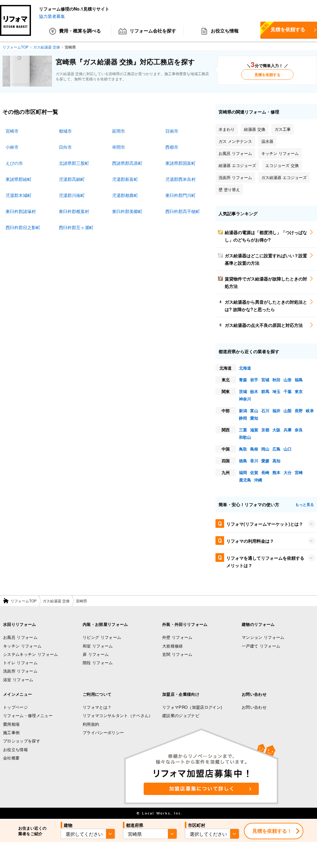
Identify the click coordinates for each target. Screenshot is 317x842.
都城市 (65, 131)
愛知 (254, 418)
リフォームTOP (24, 600)
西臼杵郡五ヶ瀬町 (76, 227)
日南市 (171, 131)
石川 (265, 410)
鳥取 (243, 449)
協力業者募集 (52, 16)
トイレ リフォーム (20, 662)
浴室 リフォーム (18, 679)
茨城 (243, 391)
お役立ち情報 (225, 30)
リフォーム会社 (153, 30)
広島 (276, 449)
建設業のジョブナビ (180, 715)
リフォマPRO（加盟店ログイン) (192, 707)
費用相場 (11, 724)
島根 (254, 449)
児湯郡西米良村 (180, 179)
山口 (288, 449)
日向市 (65, 147)
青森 (243, 380)
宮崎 (299, 472)
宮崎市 (12, 131)
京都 (265, 430)
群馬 (265, 391)
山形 (288, 380)
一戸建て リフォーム (261, 646)
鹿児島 (245, 480)
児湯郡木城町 (19, 195)
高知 (276, 461)
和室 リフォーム (98, 646)
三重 (243, 430)
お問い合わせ (254, 707)
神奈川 (245, 399)
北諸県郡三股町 (74, 163)
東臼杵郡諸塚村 (21, 211)
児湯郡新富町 (125, 179)
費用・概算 (80, 30)
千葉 (288, 391)
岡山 (265, 449)
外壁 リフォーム (177, 637)
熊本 (276, 472)
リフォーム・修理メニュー (28, 715)
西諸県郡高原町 (127, 163)
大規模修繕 (172, 646)
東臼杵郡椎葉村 (74, 211)
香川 (254, 461)
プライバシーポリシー (103, 732)
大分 (288, 472)
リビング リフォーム (102, 637)
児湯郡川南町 (72, 195)
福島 (299, 380)
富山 (254, 410)
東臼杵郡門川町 (180, 195)
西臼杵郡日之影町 (23, 227)
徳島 (243, 461)
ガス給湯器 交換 (56, 600)
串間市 (118, 147)
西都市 (171, 147)
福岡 (243, 472)
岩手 (254, 380)
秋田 (276, 380)
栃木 (254, 391)
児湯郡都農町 (125, 195)
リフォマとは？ (97, 707)
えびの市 (14, 163)
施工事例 (11, 732)
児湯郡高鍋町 (72, 179)
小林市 (12, 147)
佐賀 (254, 472)
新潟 (243, 410)
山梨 (288, 410)
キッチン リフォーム (22, 646)
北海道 (245, 368)
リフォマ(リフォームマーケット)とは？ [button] (264, 524)
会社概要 (11, 758)
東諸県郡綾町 (19, 179)
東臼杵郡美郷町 (127, 211)
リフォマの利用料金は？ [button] (250, 541)
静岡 (243, 418)
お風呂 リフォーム (20, 637)
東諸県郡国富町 (180, 163)
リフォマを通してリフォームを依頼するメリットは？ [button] (265, 561)
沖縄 (258, 480)
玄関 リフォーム (177, 654)
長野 (299, 410)
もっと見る (304, 504)
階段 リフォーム (98, 662)
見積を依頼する (267, 74)
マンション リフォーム (263, 637)
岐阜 (310, 410)
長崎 (265, 472)
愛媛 (265, 461)
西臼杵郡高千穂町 (182, 211)
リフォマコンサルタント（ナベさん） (118, 715)
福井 (276, 410)
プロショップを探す (21, 741)
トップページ (15, 707)
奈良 (299, 430)
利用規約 (91, 724)
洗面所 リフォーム (20, 671)
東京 (299, 391)
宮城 (265, 380)
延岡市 (118, 131)
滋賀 (254, 430)
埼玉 (276, 391)
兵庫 (288, 430)
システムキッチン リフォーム (30, 654)
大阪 (276, 430)
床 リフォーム (96, 654)
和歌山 (245, 437)
